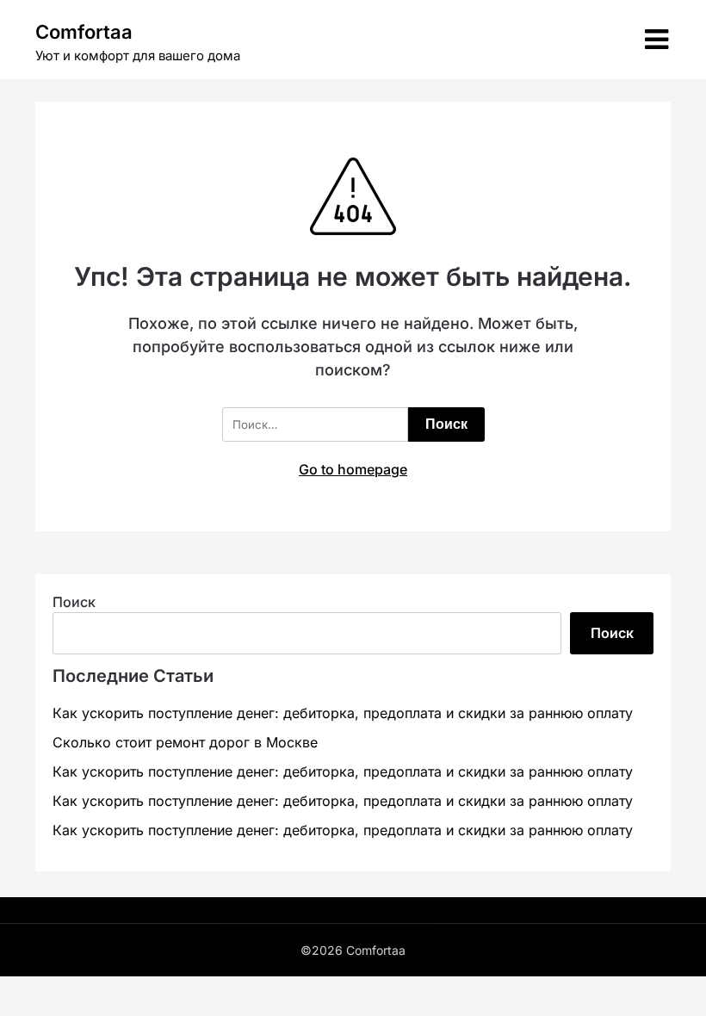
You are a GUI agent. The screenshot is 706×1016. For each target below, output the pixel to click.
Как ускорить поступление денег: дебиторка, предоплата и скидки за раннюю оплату (343, 713)
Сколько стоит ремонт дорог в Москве (185, 742)
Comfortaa (84, 32)
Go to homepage (353, 469)
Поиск (74, 601)
